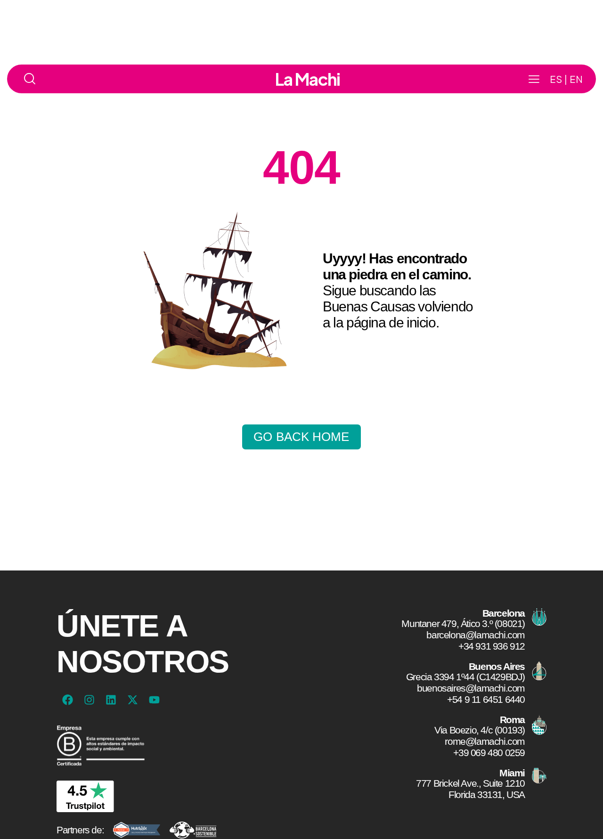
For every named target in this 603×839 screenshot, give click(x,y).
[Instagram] (89, 700)
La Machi (307, 79)
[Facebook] (67, 700)
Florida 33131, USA (486, 794)
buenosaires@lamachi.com (471, 688)
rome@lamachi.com (485, 741)
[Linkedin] (111, 700)
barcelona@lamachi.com (475, 634)
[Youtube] (154, 700)
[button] (534, 79)
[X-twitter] (132, 700)
